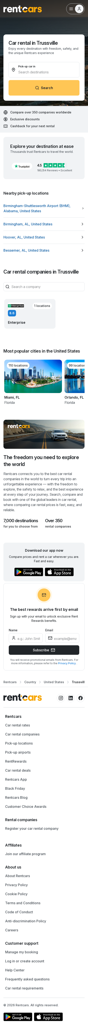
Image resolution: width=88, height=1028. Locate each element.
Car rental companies (22, 734)
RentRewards (15, 761)
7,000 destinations (20, 520)
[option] (44, 208)
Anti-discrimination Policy (25, 921)
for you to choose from (20, 526)
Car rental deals (18, 770)
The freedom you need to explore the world (41, 460)
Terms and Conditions (22, 903)
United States (54, 682)
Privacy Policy (67, 663)
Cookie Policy (16, 894)
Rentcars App (16, 779)
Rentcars (10, 682)
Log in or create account (24, 961)
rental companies (58, 526)
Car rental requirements (24, 988)
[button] (22, 166)
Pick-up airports (18, 752)
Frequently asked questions (27, 979)
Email (49, 630)
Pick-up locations (19, 743)
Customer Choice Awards (25, 806)
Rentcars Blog (16, 797)
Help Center (15, 970)
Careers (11, 930)
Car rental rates (17, 725)
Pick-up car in (26, 66)
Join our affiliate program (25, 854)
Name (13, 630)
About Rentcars (17, 876)
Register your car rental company (32, 828)
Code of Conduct (19, 912)
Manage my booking (21, 952)
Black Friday (15, 788)
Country (30, 682)
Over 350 (54, 520)
